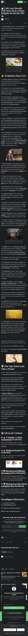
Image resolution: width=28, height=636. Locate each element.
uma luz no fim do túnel (7, 428)
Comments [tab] (4, 552)
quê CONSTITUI (22, 349)
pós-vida (3, 331)
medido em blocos (5, 197)
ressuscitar (4, 333)
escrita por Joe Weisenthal (15, 480)
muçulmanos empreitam (19, 247)
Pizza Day (15, 164)
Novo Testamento (11, 438)
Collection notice (14, 626)
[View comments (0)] (7, 23)
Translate (4, 5)
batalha (15, 182)
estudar (25, 305)
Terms (22, 625)
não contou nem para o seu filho (18, 111)
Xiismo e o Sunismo (16, 289)
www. (2, 505)
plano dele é (21, 331)
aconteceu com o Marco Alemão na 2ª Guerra (12, 266)
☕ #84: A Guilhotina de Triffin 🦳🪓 (10, 573)
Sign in (25, 2)
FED (17, 259)
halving (21, 171)
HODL (9, 210)
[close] (24, 587)
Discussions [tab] (11, 569)
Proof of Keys (4, 171)
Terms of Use (21, 616)
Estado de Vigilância (7, 393)
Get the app (20, 629)
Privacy (19, 625)
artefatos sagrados (14, 104)
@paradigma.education (14, 508)
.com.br (14, 505)
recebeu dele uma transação (10, 127)
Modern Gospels (13, 450)
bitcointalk (14, 138)
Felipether (6, 18)
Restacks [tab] (10, 552)
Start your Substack (10, 629)
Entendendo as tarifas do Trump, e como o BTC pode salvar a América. (10, 577)
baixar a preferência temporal (17, 252)
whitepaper (15, 97)
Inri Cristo (12, 190)
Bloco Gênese (17, 109)
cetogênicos (19, 294)
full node (19, 220)
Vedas (16, 136)
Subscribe (20, 2)
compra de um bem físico (17, 165)
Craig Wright (23, 189)
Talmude (5, 136)
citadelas (3, 215)
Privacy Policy (15, 618)
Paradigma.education (14, 511)
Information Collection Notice (18, 617)
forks (10, 182)
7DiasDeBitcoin (8, 505)
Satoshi (9, 79)
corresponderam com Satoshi (11, 120)
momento (23, 301)
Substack (7, 633)
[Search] (25, 569)
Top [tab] (2, 569)
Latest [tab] (6, 569)
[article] (14, 577)
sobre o (23, 329)
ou (7, 284)
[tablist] (7, 552)
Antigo (11, 437)
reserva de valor (12, 284)
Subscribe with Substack (15, 613)
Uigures (3, 408)
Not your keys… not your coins (13, 207)
